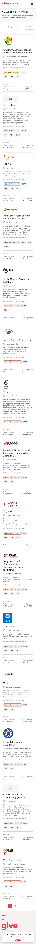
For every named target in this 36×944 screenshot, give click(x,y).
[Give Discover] (11, 4)
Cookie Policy (21, 937)
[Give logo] (18, 926)
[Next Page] (28, 906)
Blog (3, 919)
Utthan (6, 392)
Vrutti (6, 683)
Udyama (7, 511)
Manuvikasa (9, 105)
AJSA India (8, 626)
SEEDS (7, 164)
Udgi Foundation (12, 860)
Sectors (4, 915)
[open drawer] (32, 4)
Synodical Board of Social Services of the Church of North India (16, 453)
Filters (30, 27)
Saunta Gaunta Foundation (17, 340)
